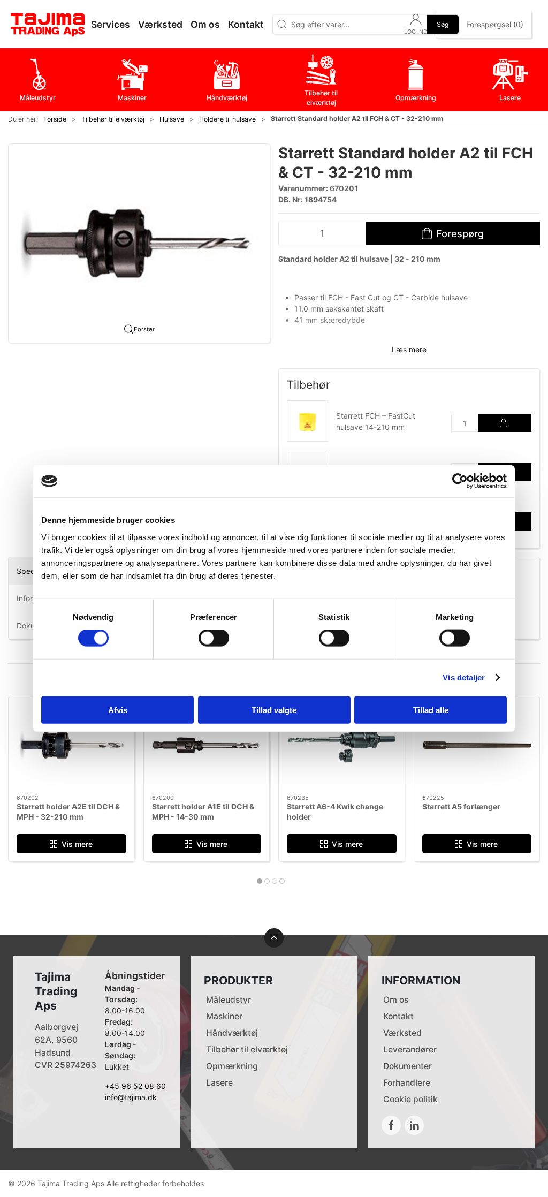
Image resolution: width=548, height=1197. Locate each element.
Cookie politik (410, 1099)
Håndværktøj (232, 1033)
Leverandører (410, 1049)
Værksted (402, 1033)
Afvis (117, 709)
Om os (395, 1000)
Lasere (219, 1083)
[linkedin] (414, 1125)
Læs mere (409, 349)
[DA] (48, 24)
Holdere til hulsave (227, 119)
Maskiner (224, 1016)
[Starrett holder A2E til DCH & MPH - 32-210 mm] (71, 745)
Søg (442, 24)
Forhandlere (406, 1083)
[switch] (214, 638)
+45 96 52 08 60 (135, 1085)
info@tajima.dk (131, 1097)
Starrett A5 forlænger (461, 805)
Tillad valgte (274, 709)
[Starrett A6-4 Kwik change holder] (342, 745)
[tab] (259, 881)
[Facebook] (391, 1125)
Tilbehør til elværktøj (112, 119)
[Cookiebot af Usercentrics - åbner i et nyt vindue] (460, 481)
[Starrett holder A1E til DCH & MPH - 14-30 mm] (207, 745)
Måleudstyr (228, 1000)
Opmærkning (232, 1066)
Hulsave (171, 119)
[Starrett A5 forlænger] (477, 745)
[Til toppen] (274, 938)
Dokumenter (407, 1066)
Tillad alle (430, 709)
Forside (54, 119)
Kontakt (398, 1016)
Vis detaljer (464, 677)
